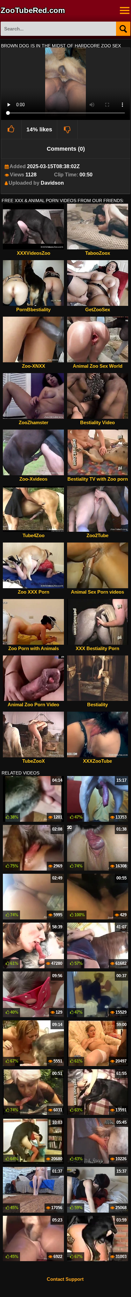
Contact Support (65, 1279)
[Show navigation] (124, 10)
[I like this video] (11, 129)
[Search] (123, 29)
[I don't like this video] (67, 129)
